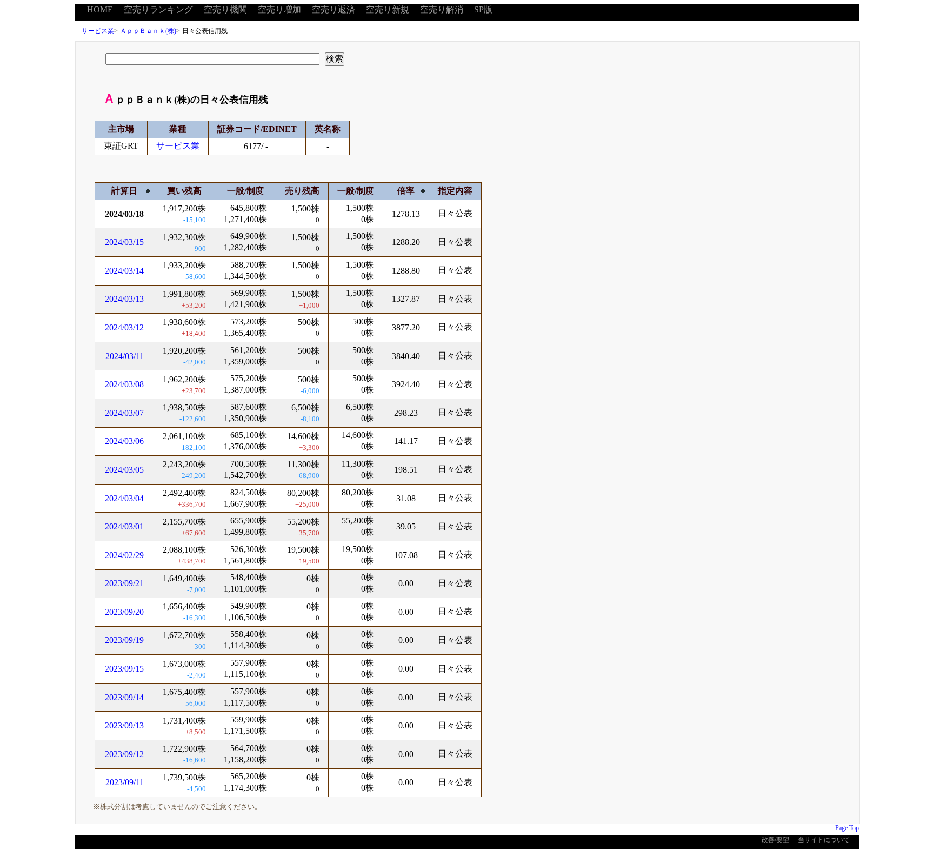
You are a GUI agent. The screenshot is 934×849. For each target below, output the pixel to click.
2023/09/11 (124, 782)
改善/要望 (775, 840)
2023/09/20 (124, 611)
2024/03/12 (124, 327)
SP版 (483, 9)
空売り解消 (441, 9)
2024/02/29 (124, 555)
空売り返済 (333, 9)
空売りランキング (158, 9)
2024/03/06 (124, 441)
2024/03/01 (124, 526)
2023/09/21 (124, 583)
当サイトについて (824, 840)
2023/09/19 (124, 640)
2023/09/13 (124, 725)
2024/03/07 (124, 412)
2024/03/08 (124, 384)
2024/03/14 (124, 270)
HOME (100, 9)
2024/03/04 (124, 498)
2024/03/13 (124, 298)
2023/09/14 (124, 697)
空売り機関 (225, 9)
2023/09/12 (124, 754)
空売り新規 (387, 9)
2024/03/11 (124, 356)
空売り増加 (279, 9)
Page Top (847, 828)
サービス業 (98, 31)
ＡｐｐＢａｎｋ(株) (148, 31)
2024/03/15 (124, 242)
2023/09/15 (124, 668)
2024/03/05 (124, 469)
